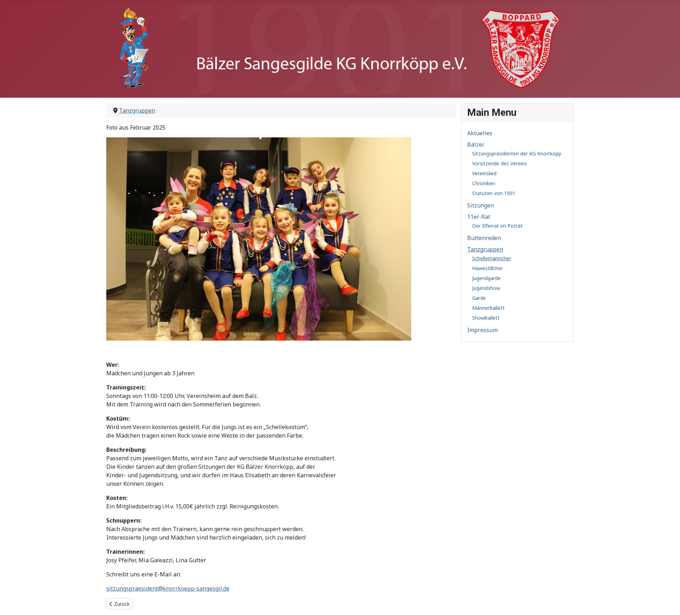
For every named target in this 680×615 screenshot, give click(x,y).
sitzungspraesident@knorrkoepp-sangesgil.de (168, 588)
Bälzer (475, 144)
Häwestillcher (487, 268)
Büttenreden (484, 238)
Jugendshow (486, 288)
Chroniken (483, 183)
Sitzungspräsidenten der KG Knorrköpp (516, 153)
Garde (479, 298)
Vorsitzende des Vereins (499, 163)
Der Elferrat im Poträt (497, 225)
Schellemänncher (491, 258)
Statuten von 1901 (493, 193)
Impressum (482, 330)
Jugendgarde (486, 278)
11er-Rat (478, 217)
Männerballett (488, 307)
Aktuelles (479, 133)
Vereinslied (484, 173)
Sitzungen (480, 205)
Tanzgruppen (485, 249)
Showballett (486, 317)
